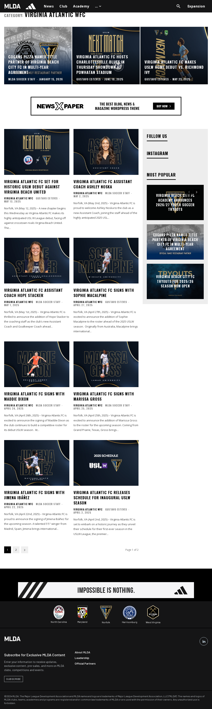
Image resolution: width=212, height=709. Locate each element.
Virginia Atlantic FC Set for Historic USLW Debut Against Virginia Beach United (32, 187)
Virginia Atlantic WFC (18, 198)
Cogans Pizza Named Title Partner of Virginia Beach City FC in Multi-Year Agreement (175, 242)
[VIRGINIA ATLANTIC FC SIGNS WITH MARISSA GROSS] (106, 364)
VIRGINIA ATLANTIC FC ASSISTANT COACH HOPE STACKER (33, 292)
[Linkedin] (204, 641)
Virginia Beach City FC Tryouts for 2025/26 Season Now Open (175, 281)
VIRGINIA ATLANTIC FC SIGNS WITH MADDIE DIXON (34, 396)
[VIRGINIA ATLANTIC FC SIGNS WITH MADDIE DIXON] (36, 364)
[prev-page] (189, 192)
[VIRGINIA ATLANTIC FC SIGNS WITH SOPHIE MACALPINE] (106, 260)
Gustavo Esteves (47, 198)
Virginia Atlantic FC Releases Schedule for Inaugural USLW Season (101, 497)
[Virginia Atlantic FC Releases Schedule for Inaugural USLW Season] (106, 463)
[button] (178, 6)
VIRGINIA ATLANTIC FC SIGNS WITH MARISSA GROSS (103, 396)
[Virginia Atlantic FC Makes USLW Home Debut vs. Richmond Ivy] (174, 55)
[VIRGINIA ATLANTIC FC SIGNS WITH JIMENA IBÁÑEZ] (36, 463)
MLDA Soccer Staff (117, 193)
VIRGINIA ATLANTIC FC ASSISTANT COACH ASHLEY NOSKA (102, 184)
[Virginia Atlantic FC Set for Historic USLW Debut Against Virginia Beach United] (36, 152)
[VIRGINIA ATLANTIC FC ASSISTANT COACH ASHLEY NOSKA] (106, 152)
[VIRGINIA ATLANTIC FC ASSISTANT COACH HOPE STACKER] (36, 260)
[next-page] (24, 549)
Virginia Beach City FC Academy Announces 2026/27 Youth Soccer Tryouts (175, 202)
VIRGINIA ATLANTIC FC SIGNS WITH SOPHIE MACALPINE (103, 292)
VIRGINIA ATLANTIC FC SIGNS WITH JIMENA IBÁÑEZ (34, 495)
